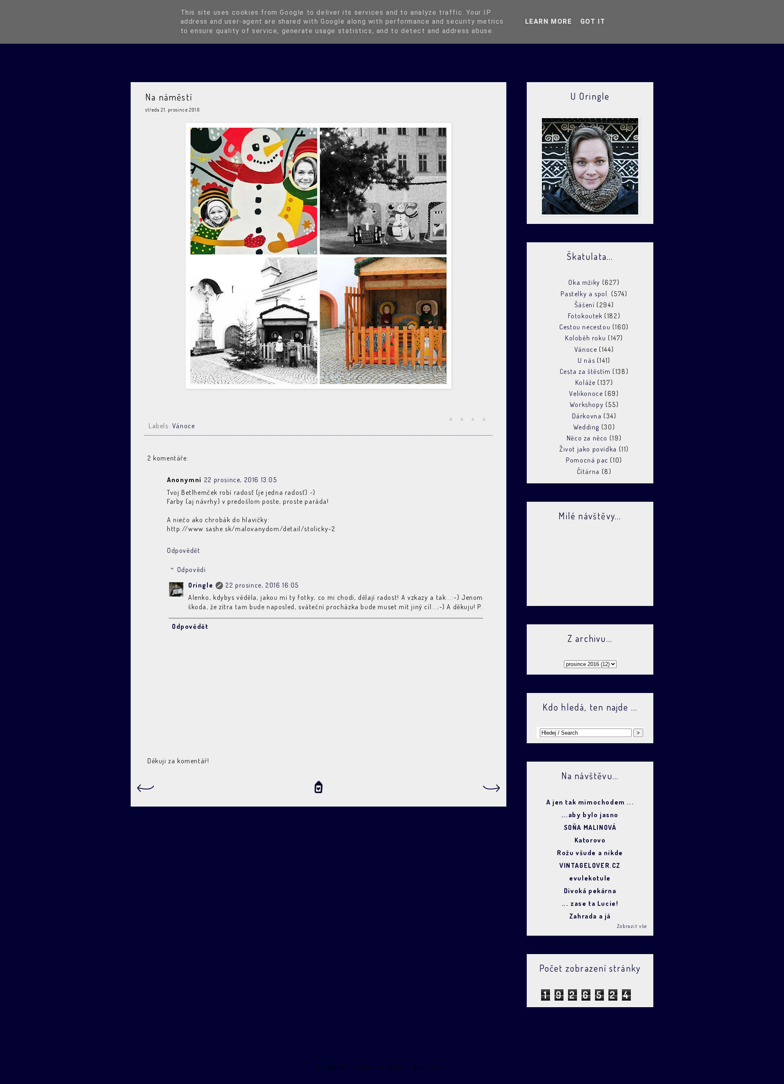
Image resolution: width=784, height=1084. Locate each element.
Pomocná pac (587, 460)
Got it (593, 21)
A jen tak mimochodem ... (590, 802)
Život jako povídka (588, 449)
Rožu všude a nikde (590, 853)
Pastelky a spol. (585, 294)
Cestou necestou (584, 327)
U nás (586, 360)
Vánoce (183, 426)
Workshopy (587, 404)
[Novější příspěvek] (145, 790)
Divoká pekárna (590, 891)
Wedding (586, 427)
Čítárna (588, 471)
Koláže (585, 382)
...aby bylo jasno (590, 815)
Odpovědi (191, 569)
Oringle (200, 585)
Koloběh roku (585, 338)
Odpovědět (183, 550)
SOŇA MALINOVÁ (590, 827)
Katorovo (590, 840)
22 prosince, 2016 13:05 (240, 480)
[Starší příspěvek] (492, 790)
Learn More (548, 21)
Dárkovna (587, 416)
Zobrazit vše (632, 926)
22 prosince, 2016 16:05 (262, 585)
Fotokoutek (585, 316)
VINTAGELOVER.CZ (590, 865)
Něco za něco (587, 438)
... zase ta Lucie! (590, 903)
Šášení (585, 305)
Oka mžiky (584, 282)
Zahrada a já (590, 916)
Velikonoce (586, 393)
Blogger (454, 1067)
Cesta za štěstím (585, 371)
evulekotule (590, 878)
